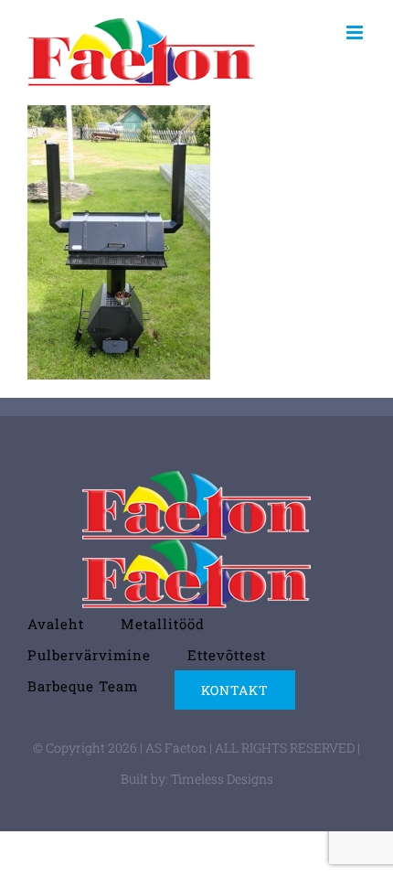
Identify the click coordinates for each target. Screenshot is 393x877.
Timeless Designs (222, 778)
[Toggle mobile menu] (356, 32)
